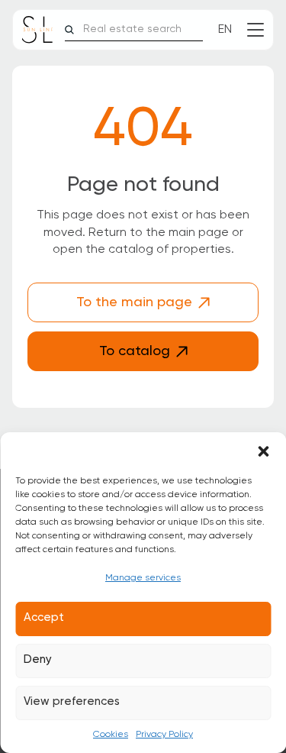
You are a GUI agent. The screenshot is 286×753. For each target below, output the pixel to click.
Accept (44, 617)
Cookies (110, 734)
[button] (263, 451)
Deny (38, 659)
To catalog (134, 351)
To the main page (134, 302)
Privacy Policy (164, 734)
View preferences (72, 701)
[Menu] (255, 30)
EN (225, 30)
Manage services (143, 578)
